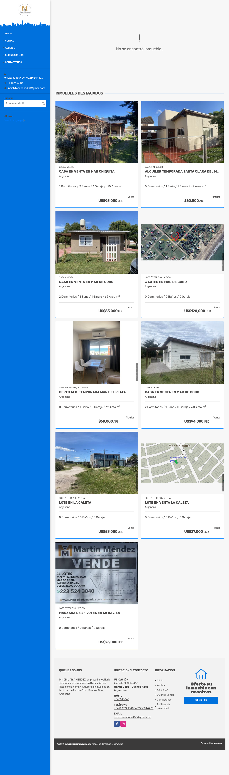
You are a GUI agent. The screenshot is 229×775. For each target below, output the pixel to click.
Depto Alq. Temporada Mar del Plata (92, 392)
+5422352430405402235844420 (23, 77)
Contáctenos (13, 62)
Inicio (8, 33)
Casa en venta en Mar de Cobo (172, 392)
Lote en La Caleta (75, 503)
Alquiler (10, 48)
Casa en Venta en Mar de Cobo (86, 282)
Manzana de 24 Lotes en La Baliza (89, 613)
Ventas (9, 40)
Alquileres (162, 690)
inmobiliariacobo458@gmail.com (26, 88)
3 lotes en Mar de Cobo (166, 282)
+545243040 (15, 82)
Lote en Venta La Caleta (167, 503)
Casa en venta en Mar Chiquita (86, 171)
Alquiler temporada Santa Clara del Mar (182, 171)
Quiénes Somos (14, 55)
